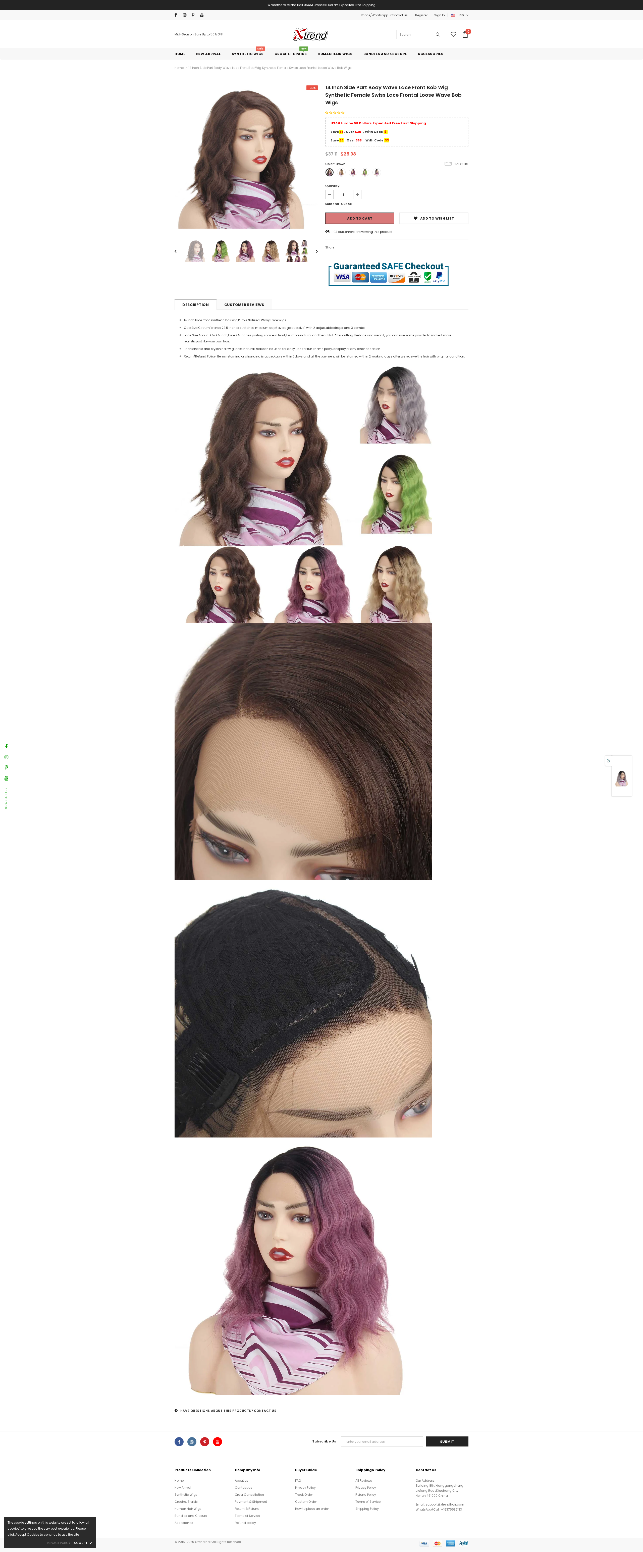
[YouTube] (203, 15)
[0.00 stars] (335, 113)
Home (179, 68)
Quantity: (332, 186)
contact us (265, 1411)
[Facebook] (178, 15)
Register (421, 15)
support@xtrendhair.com (445, 1504)
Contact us (399, 15)
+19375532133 (451, 1509)
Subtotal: (332, 204)
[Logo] (310, 34)
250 (335, 232)
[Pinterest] (195, 15)
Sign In (439, 15)
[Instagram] (186, 15)
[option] (246, 157)
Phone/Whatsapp (375, 15)
